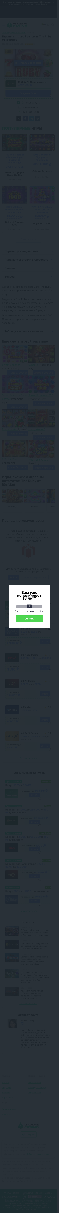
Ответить (29, 619)
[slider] (29, 606)
